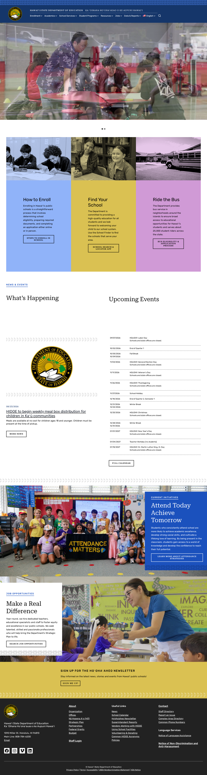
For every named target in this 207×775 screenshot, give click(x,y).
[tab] (102, 129)
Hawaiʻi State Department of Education (56, 10)
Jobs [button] (117, 16)
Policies (116, 740)
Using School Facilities (123, 729)
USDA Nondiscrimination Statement (114, 770)
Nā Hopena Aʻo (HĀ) (79, 718)
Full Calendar (121, 463)
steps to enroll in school (38, 239)
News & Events (17, 284)
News (114, 711)
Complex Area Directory (171, 718)
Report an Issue (167, 715)
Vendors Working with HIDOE (127, 725)
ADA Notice (136, 770)
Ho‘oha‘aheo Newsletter (124, 718)
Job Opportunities (20, 593)
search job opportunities (26, 644)
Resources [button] (106, 16)
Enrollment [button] (35, 16)
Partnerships (75, 725)
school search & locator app (103, 248)
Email (7, 740)
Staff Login (75, 740)
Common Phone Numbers (172, 722)
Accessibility (92, 770)
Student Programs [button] (88, 16)
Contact (163, 706)
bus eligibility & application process (168, 244)
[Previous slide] (5, 74)
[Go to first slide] (202, 74)
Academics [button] (49, 16)
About (72, 706)
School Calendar (120, 715)
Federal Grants (76, 729)
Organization (75, 711)
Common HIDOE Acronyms (125, 736)
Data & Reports (131, 16)
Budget (73, 733)
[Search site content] (159, 15)
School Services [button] (67, 16)
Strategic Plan (76, 722)
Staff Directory (166, 711)
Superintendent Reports (124, 722)
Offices (72, 715)
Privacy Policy (72, 770)
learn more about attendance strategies (177, 557)
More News (16, 434)
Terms (82, 770)
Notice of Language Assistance (175, 735)
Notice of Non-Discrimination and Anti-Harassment (178, 745)
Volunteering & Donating (124, 733)
